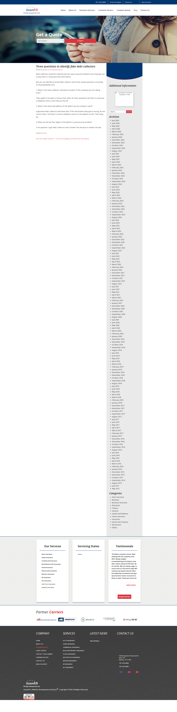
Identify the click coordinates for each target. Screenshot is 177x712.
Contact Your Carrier (44, 661)
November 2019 (118, 342)
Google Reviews (124, 604)
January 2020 (117, 336)
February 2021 (117, 300)
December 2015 (118, 472)
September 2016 (118, 447)
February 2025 (117, 167)
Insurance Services (86, 10)
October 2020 (117, 311)
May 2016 (115, 458)
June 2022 (116, 256)
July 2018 (115, 386)
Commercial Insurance (49, 561)
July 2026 (115, 120)
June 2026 (116, 123)
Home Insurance (118, 516)
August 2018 (117, 383)
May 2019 (115, 358)
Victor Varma (58, 70)
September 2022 (118, 248)
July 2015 (115, 486)
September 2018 (118, 381)
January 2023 (117, 237)
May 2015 (115, 488)
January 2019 (117, 369)
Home (63, 10)
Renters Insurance (48, 574)
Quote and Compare (120, 522)
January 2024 (117, 203)
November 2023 (118, 209)
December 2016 (118, 439)
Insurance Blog (42, 654)
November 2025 (118, 143)
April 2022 (116, 262)
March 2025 (116, 165)
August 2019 (117, 350)
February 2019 (117, 367)
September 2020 (118, 314)
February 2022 (117, 267)
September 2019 (118, 347)
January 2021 (117, 303)
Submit (80, 41)
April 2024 (116, 195)
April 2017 (116, 428)
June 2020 (116, 322)
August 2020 (117, 317)
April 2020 (116, 328)
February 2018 (117, 400)
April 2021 (116, 295)
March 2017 (116, 430)
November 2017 (118, 408)
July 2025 (115, 154)
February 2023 (117, 234)
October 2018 (117, 378)
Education (116, 505)
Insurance (116, 519)
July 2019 (115, 353)
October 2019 (117, 345)
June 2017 (116, 422)
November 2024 (118, 176)
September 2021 (118, 281)
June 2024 (116, 190)
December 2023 (118, 206)
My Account (146, 2)
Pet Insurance (46, 581)
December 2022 (118, 239)
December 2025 (118, 140)
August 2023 (117, 217)
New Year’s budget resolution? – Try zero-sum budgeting (53, 139)
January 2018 (117, 403)
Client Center (41, 658)
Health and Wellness (120, 514)
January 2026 (117, 137)
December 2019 (118, 339)
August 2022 (117, 250)
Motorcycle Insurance (49, 571)
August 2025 (117, 151)
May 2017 (115, 425)
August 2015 (117, 483)
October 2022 (117, 245)
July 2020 (115, 320)
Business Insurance (119, 502)
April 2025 (116, 162)
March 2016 (116, 464)
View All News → (95, 648)
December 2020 (118, 306)
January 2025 (117, 170)
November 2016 (118, 441)
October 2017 (117, 411)
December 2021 (118, 273)
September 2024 (118, 181)
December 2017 (118, 405)
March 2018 (116, 397)
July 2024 (115, 187)
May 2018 (115, 392)
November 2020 (118, 309)
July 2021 (115, 286)
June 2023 (116, 223)
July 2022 (115, 253)
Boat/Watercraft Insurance (51, 564)
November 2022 (118, 242)
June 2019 (116, 356)
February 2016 (117, 466)
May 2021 (115, 292)
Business (115, 500)
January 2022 (117, 270)
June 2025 (116, 156)
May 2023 (115, 226)
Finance (115, 508)
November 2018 (118, 375)
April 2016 (116, 461)
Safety (114, 527)
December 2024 (118, 173)
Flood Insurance (47, 567)
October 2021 (117, 278)
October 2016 (117, 444)
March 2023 (116, 231)
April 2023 (116, 228)
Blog (135, 10)
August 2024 (117, 184)
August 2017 (117, 417)
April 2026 (116, 129)
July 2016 (115, 452)
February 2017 (117, 433)
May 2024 (115, 192)
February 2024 (117, 201)
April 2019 (116, 361)
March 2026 (116, 131)
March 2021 (116, 297)
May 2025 (115, 159)
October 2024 (117, 178)
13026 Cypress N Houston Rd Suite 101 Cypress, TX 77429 (128, 665)
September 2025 (118, 148)
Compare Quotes (124, 10)
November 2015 (118, 475)
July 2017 (115, 419)
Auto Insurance (118, 497)
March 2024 (116, 198)
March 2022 (116, 264)
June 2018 (116, 389)
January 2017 (117, 436)
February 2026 (117, 134)
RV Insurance (46, 577)
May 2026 (115, 126)
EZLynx (54, 697)
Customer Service (105, 10)
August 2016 (117, 450)
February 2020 (117, 333)
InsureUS (27, 697)
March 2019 (116, 364)
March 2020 (116, 331)
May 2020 (115, 325)
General (44, 133)
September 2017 (118, 414)
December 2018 (118, 372)
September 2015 (118, 480)
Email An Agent (115, 2)
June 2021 (116, 289)
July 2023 (115, 220)
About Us (72, 10)
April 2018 (116, 394)
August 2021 (117, 284)
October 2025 (117, 145)
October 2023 (117, 212)
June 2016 (116, 455)
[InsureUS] (32, 10)
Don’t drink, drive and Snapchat (80, 139)
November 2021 (118, 275)
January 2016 (117, 469)
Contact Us (145, 10)
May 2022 (115, 259)
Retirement (116, 525)
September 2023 (118, 214)
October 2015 (117, 477)
